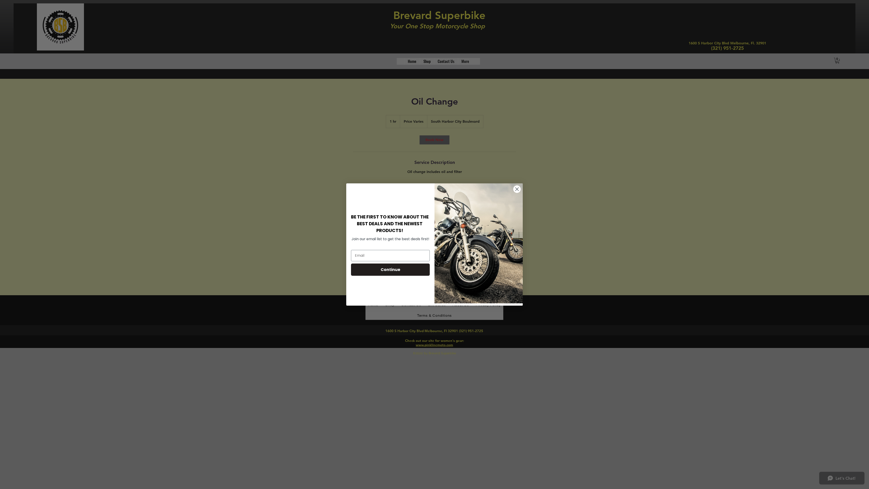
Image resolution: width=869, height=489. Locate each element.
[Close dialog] (517, 189)
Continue (390, 269)
